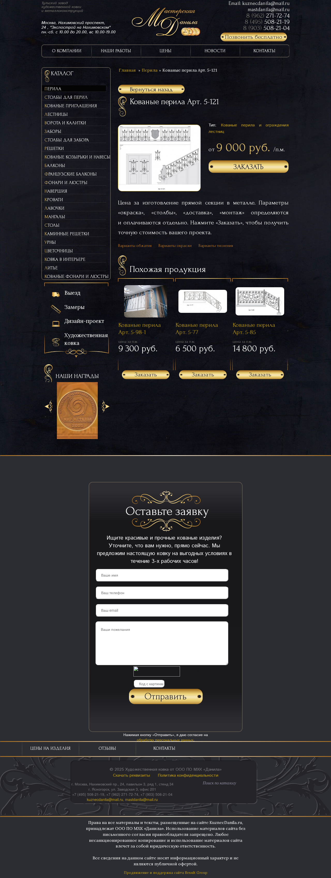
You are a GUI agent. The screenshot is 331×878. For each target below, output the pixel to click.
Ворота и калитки (65, 122)
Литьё (51, 268)
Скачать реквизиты (131, 775)
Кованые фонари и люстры (75, 276)
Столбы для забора (66, 140)
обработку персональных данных (165, 739)
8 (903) (266, 28)
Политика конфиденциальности (188, 775)
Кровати (53, 199)
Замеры (74, 307)
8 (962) (268, 15)
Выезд (72, 292)
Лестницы (56, 114)
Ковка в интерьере (64, 259)
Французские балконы (70, 174)
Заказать (146, 374)
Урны (50, 242)
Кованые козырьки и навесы (75, 157)
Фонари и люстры (65, 182)
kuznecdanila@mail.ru (266, 3)
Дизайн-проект (84, 320)
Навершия (55, 191)
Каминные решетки (66, 233)
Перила (52, 88)
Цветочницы (58, 250)
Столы (51, 225)
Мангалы (54, 216)
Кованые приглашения (70, 105)
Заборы (52, 131)
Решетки (54, 148)
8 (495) (267, 21)
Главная (127, 70)
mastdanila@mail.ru (269, 9)
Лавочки (54, 208)
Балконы (54, 165)
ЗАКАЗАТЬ (249, 167)
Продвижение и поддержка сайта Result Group (165, 872)
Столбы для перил (66, 97)
